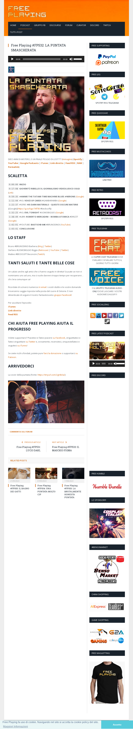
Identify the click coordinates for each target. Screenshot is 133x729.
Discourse (55, 25)
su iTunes (22, 345)
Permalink (13, 166)
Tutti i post (16, 32)
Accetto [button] (117, 724)
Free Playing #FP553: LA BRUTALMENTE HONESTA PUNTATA (72, 491)
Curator (81, 25)
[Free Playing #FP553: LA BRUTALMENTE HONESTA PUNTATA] (73, 475)
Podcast (25, 25)
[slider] (78, 59)
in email (42, 287)
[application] (46, 59)
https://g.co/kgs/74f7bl (29, 208)
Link (11, 192)
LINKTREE (107, 179)
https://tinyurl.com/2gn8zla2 (51, 374)
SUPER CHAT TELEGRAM (105, 256)
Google (79, 196)
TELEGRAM (113, 102)
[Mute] (71, 59)
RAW (79, 163)
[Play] (12, 59)
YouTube (13, 163)
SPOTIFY (99, 102)
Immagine (67, 159)
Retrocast (43, 250)
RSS (106, 102)
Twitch (107, 25)
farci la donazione (52, 353)
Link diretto (56, 163)
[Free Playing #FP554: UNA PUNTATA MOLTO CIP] (46, 475)
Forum (68, 25)
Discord (94, 25)
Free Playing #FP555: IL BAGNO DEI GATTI (19, 488)
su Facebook (59, 337)
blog (40, 246)
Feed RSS (70, 163)
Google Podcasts (29, 163)
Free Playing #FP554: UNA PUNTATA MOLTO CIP (46, 490)
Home (13, 25)
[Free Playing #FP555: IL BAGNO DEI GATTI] (19, 475)
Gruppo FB (39, 25)
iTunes (44, 163)
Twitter (48, 246)
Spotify (78, 159)
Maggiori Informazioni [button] (15, 726)
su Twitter (30, 341)
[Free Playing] (27, 11)
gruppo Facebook (62, 295)
